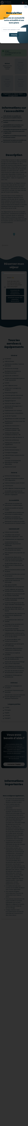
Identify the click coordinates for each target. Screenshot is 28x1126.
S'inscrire (14, 35)
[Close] (26, 6)
